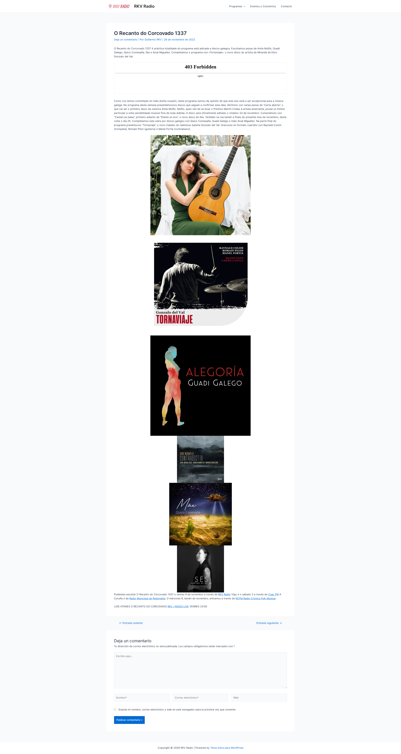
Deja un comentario (125, 39)
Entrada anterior (131, 623)
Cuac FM (273, 594)
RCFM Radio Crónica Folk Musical (256, 598)
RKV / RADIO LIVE (178, 606)
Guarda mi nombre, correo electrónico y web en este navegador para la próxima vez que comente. (177, 709)
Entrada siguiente (269, 623)
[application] (243, 6)
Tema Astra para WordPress (226, 747)
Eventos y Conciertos (263, 6)
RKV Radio (144, 6)
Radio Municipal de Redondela (147, 598)
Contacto (286, 6)
